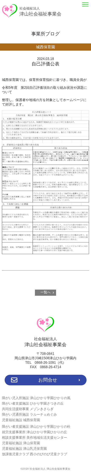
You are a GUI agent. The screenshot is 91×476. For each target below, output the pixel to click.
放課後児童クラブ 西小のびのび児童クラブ (34, 454)
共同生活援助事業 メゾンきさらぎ (28, 409)
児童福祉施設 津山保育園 (21, 443)
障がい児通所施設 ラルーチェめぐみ (29, 414)
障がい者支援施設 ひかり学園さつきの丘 (33, 403)
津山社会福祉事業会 (40, 12)
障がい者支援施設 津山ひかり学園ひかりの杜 (36, 426)
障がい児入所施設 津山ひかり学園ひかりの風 (36, 398)
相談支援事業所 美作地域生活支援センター (34, 437)
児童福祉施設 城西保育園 (21, 420)
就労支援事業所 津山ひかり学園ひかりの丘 (34, 432)
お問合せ (47, 380)
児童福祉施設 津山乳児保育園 (24, 448)
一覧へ (45, 292)
